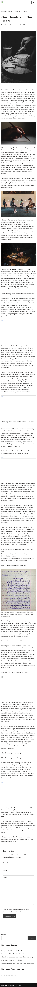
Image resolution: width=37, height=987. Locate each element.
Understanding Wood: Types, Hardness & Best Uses (17, 963)
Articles (8, 11)
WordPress (17, 985)
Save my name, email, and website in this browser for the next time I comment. (16, 911)
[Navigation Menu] (33, 2)
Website (5, 877)
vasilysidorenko (7, 25)
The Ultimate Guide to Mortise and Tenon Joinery (17, 957)
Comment (7, 885)
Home (3, 11)
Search (3, 935)
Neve (3, 985)
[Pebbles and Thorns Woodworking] (6, 2)
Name (5, 863)
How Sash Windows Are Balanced (11, 960)
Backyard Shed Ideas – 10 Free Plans (13, 951)
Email (5, 870)
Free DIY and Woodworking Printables (13, 954)
